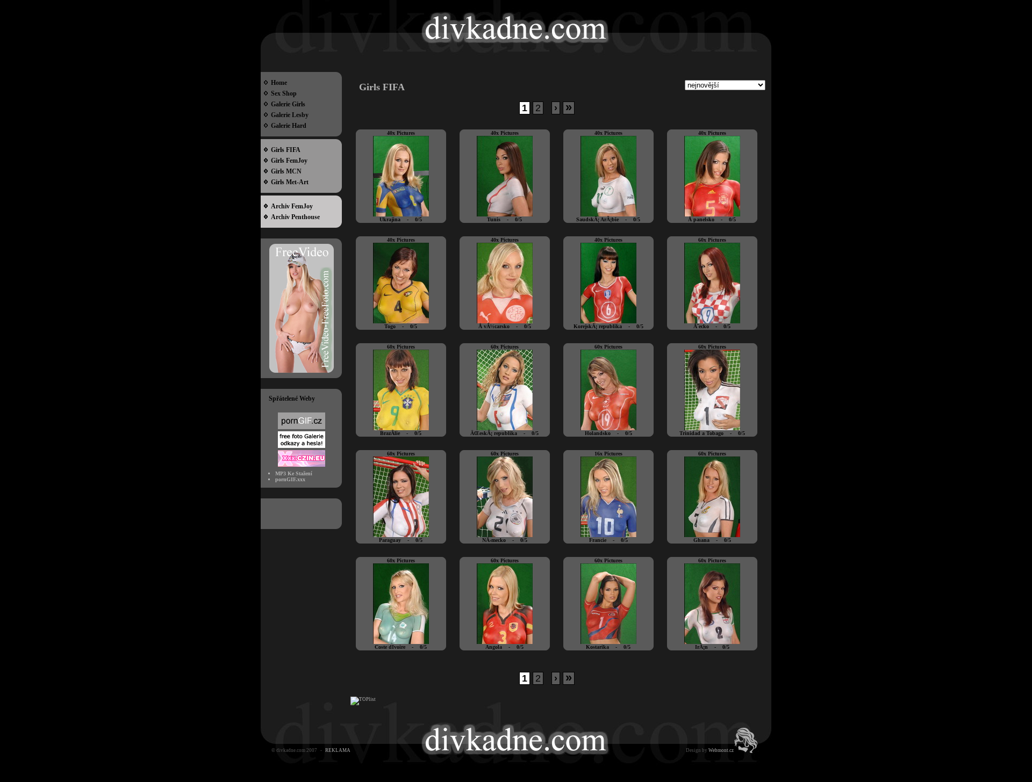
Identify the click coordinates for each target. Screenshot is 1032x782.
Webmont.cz (721, 750)
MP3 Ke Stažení (293, 473)
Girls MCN (285, 171)
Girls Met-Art (288, 182)
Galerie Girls (286, 104)
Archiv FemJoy (290, 206)
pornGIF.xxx (290, 479)
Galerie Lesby (288, 115)
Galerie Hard (287, 125)
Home (277, 82)
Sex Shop (282, 93)
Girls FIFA (284, 150)
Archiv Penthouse (294, 217)
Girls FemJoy (287, 160)
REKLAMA (337, 750)
